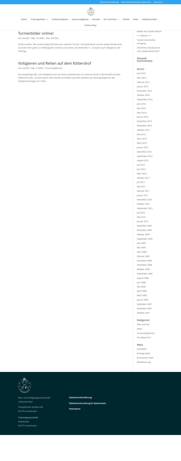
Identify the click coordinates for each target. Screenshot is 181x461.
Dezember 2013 (144, 121)
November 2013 (144, 125)
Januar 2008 (142, 299)
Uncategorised (144, 337)
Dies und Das (52, 38)
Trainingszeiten (38, 19)
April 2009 (141, 252)
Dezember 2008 (144, 260)
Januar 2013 (142, 147)
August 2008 (143, 278)
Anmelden (142, 349)
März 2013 (142, 143)
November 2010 (144, 199)
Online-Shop (91, 25)
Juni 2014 (141, 103)
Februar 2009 (143, 256)
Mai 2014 (141, 108)
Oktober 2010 (143, 204)
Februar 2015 (143, 82)
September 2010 (144, 208)
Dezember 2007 (144, 304)
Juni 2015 (141, 73)
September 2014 (144, 99)
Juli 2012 (141, 164)
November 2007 (144, 308)
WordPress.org (144, 362)
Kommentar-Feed (145, 357)
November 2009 (144, 230)
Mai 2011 (141, 186)
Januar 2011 (142, 195)
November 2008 (144, 265)
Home (24, 19)
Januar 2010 (142, 221)
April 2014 (141, 112)
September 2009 (144, 238)
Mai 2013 (141, 134)
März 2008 (142, 295)
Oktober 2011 (143, 178)
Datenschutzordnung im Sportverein (136, 2)
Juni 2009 (141, 243)
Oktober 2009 (143, 234)
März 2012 (142, 173)
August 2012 (143, 160)
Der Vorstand (110, 19)
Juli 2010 (141, 212)
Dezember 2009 (144, 225)
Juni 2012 (141, 169)
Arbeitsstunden (149, 19)
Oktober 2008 (143, 269)
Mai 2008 (141, 286)
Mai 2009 (141, 247)
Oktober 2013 (143, 130)
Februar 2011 (143, 191)
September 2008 (144, 273)
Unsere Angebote (80, 19)
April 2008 (141, 291)
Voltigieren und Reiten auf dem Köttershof (54, 63)
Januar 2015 (142, 86)
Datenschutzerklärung (109, 2)
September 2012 (144, 156)
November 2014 (144, 90)
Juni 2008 (141, 282)
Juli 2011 (141, 182)
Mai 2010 (141, 217)
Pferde (126, 19)
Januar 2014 (142, 116)
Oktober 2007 (143, 312)
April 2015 (141, 77)
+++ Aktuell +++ (144, 35)
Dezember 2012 (144, 151)
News (135, 19)
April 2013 (141, 138)
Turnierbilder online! (36, 33)
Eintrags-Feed (143, 353)
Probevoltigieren (60, 19)
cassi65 (25, 38)
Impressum (158, 2)
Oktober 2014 (143, 95)
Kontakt (96, 19)
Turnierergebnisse (53, 68)
